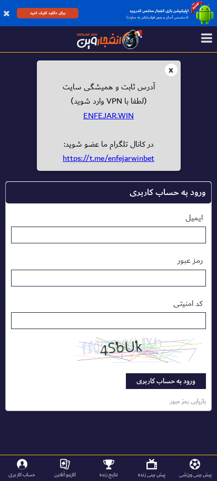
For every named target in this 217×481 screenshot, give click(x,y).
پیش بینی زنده (151, 474)
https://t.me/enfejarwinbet (108, 158)
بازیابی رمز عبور (188, 401)
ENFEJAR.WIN (108, 115)
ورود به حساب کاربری (165, 381)
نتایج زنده (109, 474)
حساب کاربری (21, 474)
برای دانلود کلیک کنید (47, 12)
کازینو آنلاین (65, 474)
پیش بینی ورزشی (195, 474)
